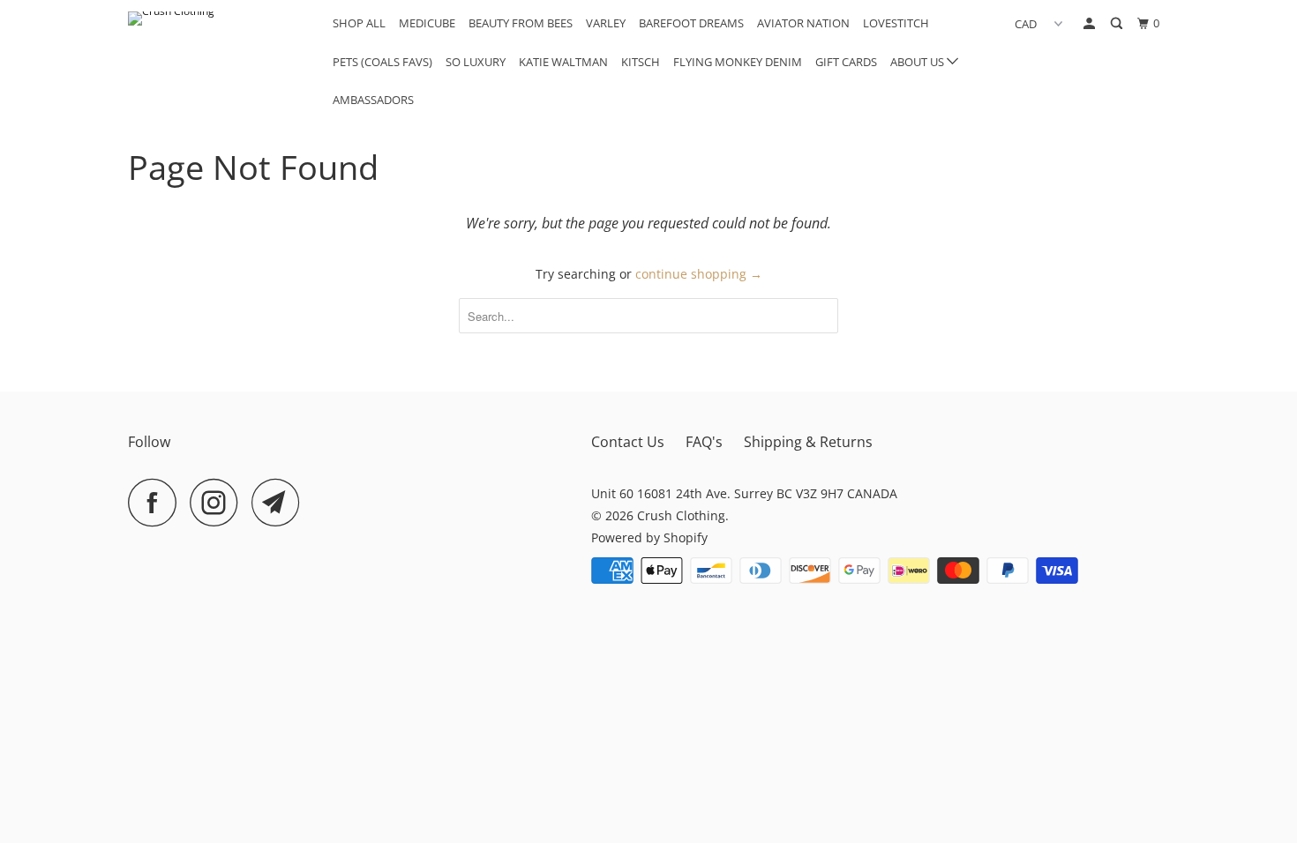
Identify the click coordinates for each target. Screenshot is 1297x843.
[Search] (1117, 24)
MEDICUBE (427, 23)
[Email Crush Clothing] (280, 502)
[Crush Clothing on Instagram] (219, 502)
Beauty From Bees (521, 23)
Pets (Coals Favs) (382, 62)
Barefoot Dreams (691, 23)
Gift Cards (846, 62)
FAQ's (704, 441)
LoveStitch (896, 23)
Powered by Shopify (649, 537)
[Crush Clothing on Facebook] (157, 502)
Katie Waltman (563, 62)
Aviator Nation (803, 23)
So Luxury (476, 62)
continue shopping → (698, 273)
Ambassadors (373, 100)
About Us (918, 62)
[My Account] (1090, 24)
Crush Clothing (681, 515)
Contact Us (627, 441)
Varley (606, 23)
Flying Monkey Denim (737, 62)
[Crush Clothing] (218, 18)
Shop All (359, 23)
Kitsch (640, 62)
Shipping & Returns (808, 441)
